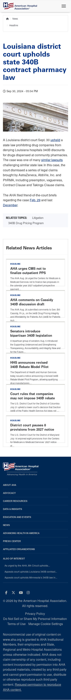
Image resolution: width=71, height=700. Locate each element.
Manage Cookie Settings (45, 624)
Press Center (12, 541)
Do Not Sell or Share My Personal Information (35, 618)
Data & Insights (12, 509)
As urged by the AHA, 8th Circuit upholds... (27, 565)
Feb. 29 (35, 200)
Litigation (37, 218)
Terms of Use (16, 624)
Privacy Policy (35, 613)
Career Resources (15, 501)
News (15, 18)
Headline (13, 25)
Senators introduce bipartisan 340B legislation (31, 333)
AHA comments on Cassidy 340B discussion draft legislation (31, 304)
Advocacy (9, 493)
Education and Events (17, 517)
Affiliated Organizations (19, 549)
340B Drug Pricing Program (26, 223)
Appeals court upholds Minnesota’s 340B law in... (31, 577)
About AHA (9, 485)
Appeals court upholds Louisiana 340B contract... (31, 571)
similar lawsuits (52, 160)
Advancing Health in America (21, 533)
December (10, 205)
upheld (55, 140)
